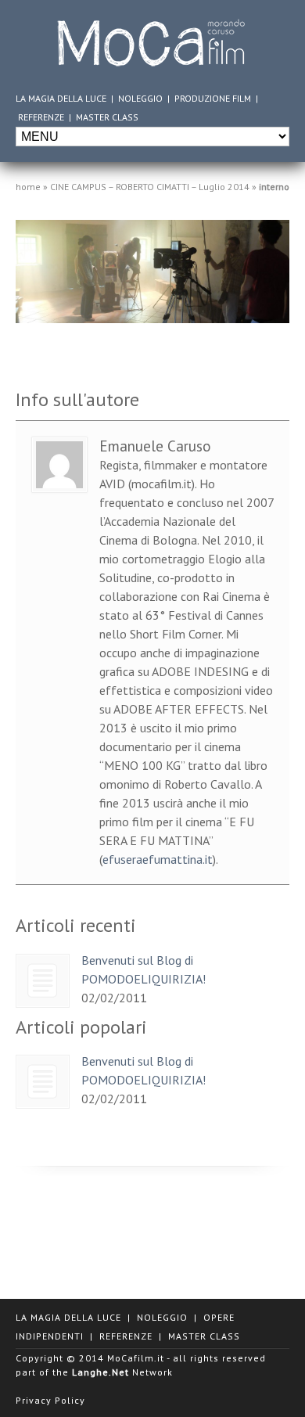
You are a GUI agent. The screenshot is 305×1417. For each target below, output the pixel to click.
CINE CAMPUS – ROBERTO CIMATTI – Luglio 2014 (149, 186)
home (28, 186)
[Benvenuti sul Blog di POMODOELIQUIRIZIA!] (43, 981)
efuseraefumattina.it (157, 859)
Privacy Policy (50, 1400)
